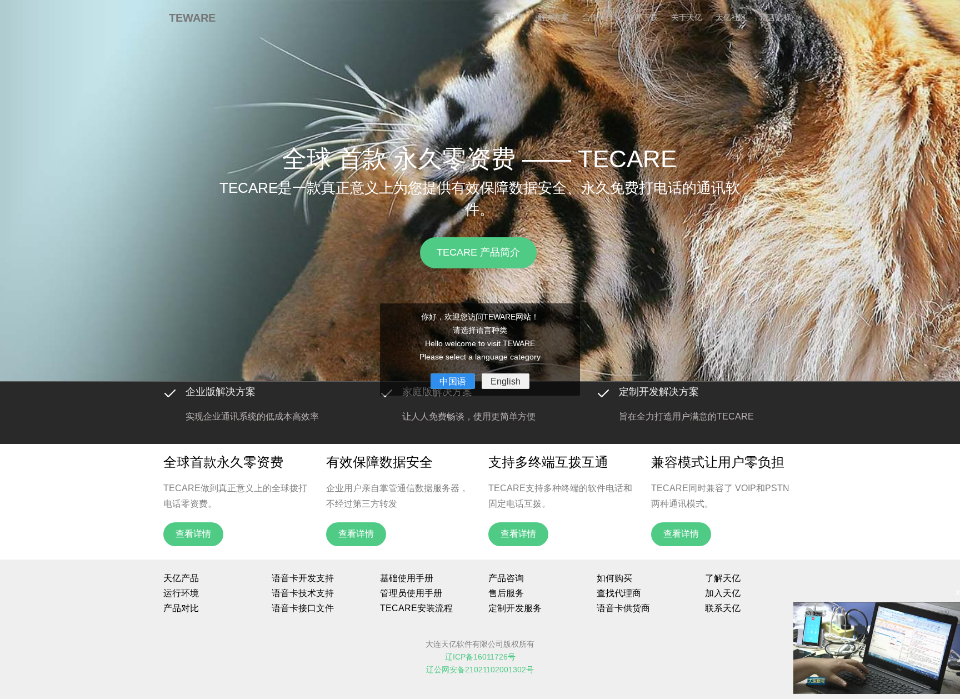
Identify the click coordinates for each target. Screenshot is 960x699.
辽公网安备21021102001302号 (480, 670)
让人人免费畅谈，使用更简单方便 (469, 416)
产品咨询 (506, 578)
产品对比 (181, 608)
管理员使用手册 (411, 593)
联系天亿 (723, 608)
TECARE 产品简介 (479, 252)
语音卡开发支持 (303, 578)
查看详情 (193, 533)
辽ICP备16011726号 (480, 657)
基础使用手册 (406, 578)
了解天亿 (723, 578)
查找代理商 (619, 593)
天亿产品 (181, 578)
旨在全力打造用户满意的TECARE (686, 416)
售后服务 (506, 593)
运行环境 (181, 593)
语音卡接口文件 (303, 608)
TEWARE (192, 18)
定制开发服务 (515, 608)
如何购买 (614, 578)
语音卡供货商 (623, 608)
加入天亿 (723, 593)
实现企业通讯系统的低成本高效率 (252, 416)
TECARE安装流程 (416, 608)
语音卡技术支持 (303, 593)
